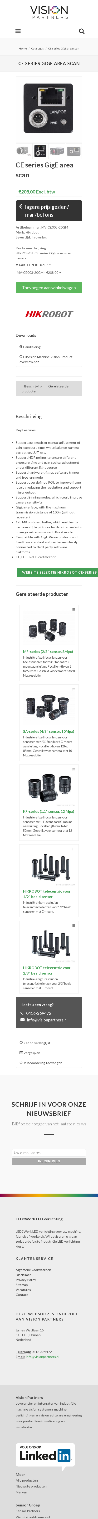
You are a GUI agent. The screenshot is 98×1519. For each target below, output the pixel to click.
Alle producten (27, 1480)
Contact (22, 1295)
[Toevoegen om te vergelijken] (73, 609)
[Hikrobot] (49, 313)
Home (23, 48)
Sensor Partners (28, 1511)
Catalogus (37, 48)
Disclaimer (23, 1275)
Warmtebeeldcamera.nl (33, 1517)
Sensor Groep (28, 1505)
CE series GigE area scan (63, 48)
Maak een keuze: (33, 265)
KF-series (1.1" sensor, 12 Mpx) (48, 811)
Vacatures (23, 1290)
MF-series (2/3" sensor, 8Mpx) (48, 651)
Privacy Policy (26, 1280)
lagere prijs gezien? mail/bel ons (46, 211)
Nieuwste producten (31, 1486)
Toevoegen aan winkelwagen (49, 287)
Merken (21, 1492)
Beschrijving (33, 386)
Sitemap (22, 1285)
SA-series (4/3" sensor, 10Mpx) (48, 731)
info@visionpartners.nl (47, 1019)
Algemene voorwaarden (33, 1270)
